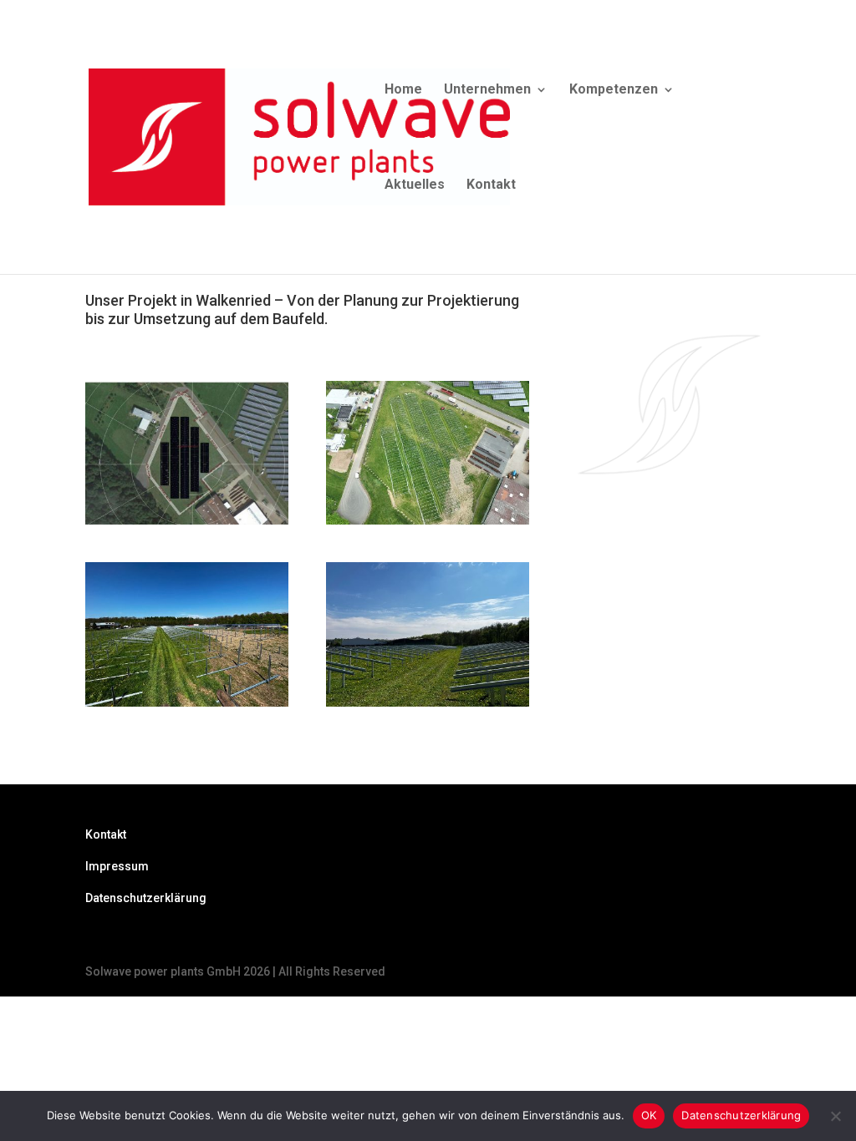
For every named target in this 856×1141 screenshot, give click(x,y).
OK (649, 1115)
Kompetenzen (613, 90)
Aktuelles (415, 185)
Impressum (117, 866)
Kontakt (491, 185)
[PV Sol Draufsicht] (186, 519)
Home (403, 90)
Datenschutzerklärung (145, 898)
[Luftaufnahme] (427, 519)
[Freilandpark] (186, 701)
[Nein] (835, 1116)
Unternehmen (487, 90)
